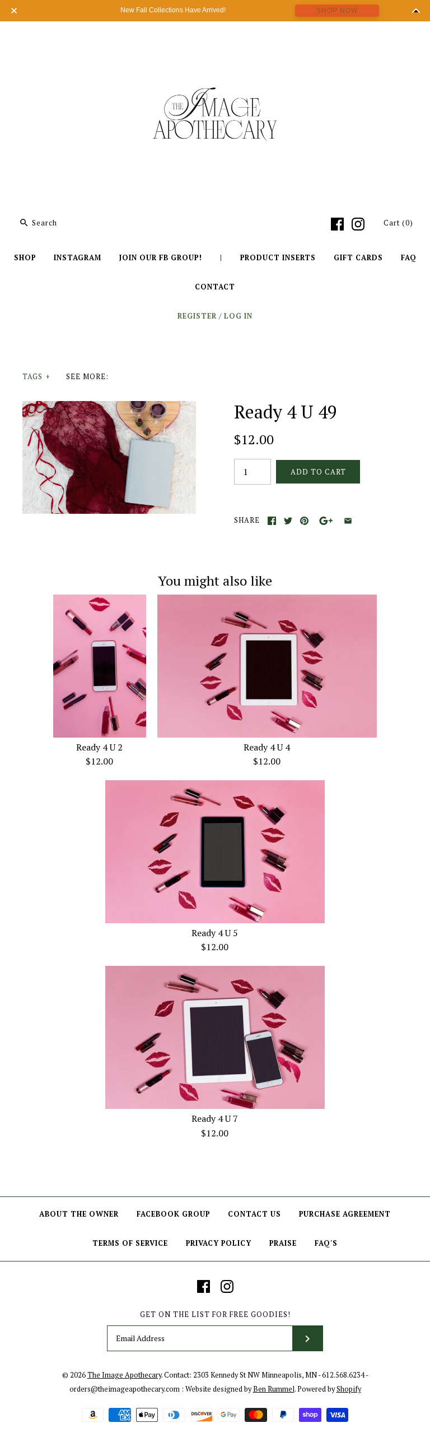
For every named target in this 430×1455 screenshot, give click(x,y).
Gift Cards (358, 258)
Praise (283, 1243)
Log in (238, 316)
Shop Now (337, 11)
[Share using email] (348, 521)
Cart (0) (398, 223)
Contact (215, 287)
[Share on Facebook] (272, 521)
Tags (36, 376)
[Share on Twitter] (288, 521)
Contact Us (254, 1214)
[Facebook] (337, 224)
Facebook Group (173, 1214)
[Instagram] (358, 224)
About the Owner (79, 1214)
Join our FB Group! (160, 258)
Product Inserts (278, 258)
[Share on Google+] (326, 521)
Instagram (77, 258)
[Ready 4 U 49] (109, 408)
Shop (25, 258)
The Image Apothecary (124, 1375)
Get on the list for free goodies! (215, 1314)
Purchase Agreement (345, 1214)
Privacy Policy (218, 1243)
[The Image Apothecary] (215, 38)
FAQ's (326, 1243)
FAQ (409, 258)
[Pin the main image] (304, 521)
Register (197, 316)
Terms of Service (130, 1243)
